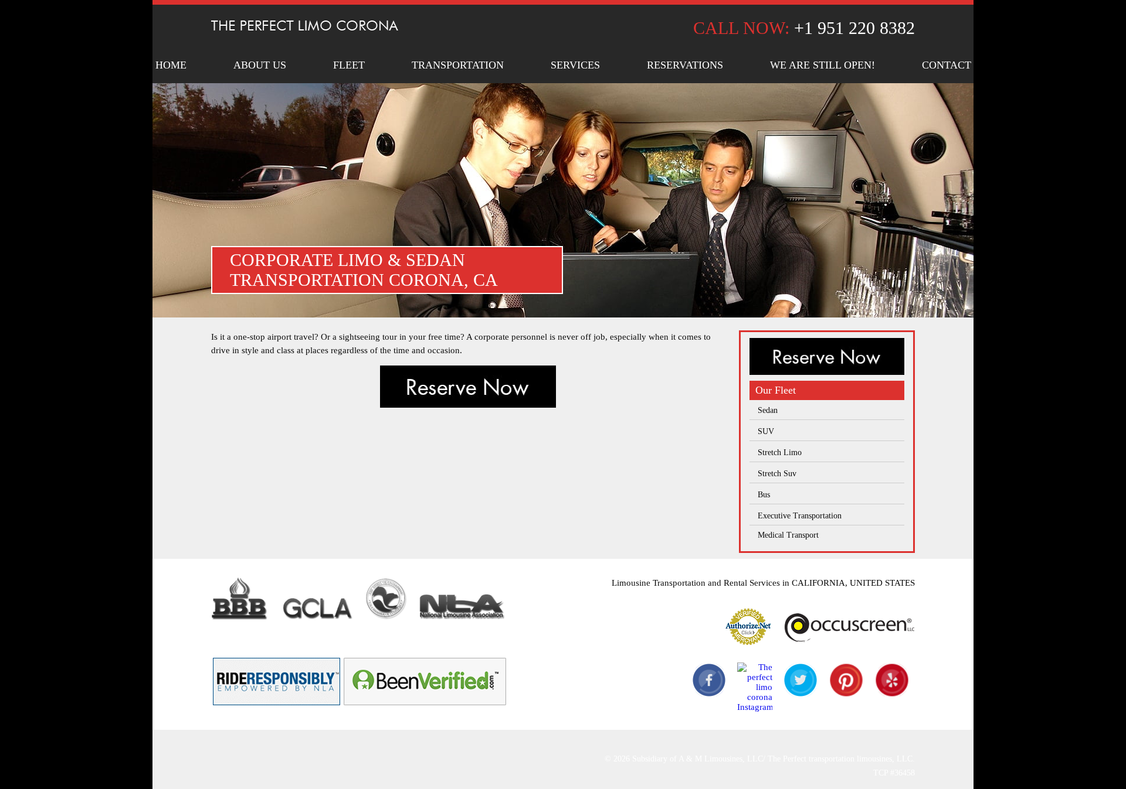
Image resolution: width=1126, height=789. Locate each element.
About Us (259, 65)
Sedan (768, 410)
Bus (764, 494)
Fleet (349, 65)
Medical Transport (788, 535)
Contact (946, 65)
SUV (766, 431)
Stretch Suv (777, 473)
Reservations (685, 65)
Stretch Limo (780, 452)
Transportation (458, 65)
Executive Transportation (800, 515)
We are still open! (822, 65)
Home (170, 65)
